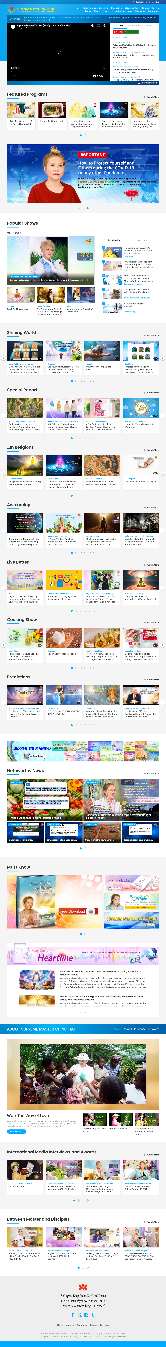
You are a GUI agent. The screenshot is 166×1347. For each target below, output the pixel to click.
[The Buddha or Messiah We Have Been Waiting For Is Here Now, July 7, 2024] (112, 252)
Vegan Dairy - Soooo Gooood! (62, 654)
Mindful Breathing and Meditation (134, 304)
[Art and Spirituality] (121, 1119)
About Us (70, 1325)
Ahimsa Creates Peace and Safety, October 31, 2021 (138, 1187)
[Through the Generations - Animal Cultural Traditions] (112, 294)
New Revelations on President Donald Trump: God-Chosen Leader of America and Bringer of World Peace (138, 265)
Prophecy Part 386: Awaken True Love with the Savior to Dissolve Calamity (24, 714)
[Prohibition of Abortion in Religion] (141, 465)
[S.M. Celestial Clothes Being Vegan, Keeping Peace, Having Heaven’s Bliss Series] (64, 408)
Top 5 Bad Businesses (17, 309)
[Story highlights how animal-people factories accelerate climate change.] (102, 832)
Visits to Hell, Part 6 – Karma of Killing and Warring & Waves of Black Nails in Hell (139, 542)
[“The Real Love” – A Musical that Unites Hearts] (147, 1119)
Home (60, 1325)
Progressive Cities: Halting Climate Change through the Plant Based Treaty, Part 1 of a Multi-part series (139, 370)
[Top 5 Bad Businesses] (21, 295)
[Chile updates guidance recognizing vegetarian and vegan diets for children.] (25, 832)
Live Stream (15, 18)
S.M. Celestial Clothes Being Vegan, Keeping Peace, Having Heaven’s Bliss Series (62, 427)
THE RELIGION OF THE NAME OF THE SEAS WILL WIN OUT (64, 712)
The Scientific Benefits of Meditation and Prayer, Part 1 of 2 (140, 597)
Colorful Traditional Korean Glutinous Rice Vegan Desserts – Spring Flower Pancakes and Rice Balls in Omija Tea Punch (141, 657)
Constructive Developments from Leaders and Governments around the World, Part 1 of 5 (63, 370)
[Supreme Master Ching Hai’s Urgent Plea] (81, 295)
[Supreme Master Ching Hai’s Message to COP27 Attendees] (64, 1170)
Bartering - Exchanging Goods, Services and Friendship (62, 597)
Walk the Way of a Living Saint (94, 1130)
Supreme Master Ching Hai (95, 8)
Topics (88, 11)
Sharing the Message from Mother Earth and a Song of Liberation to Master (82, 124)
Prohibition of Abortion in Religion (140, 481)
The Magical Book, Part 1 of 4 (51, 122)
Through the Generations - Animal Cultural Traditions (136, 291)
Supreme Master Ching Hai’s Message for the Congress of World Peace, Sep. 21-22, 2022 (100, 1189)
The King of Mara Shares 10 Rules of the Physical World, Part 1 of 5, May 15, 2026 (24, 1256)
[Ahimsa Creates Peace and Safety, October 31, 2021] (141, 1170)
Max (77, 8)
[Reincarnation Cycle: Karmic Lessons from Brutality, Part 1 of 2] (102, 465)
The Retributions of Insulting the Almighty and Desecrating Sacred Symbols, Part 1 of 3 (101, 542)
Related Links (148, 8)
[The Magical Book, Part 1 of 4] (52, 110)
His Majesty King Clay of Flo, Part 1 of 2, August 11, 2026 (20, 124)
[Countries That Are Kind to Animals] (102, 351)
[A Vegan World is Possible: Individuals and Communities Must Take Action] (64, 523)
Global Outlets (132, 8)
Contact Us (82, 1325)
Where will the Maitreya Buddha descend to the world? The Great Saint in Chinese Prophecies (102, 714)
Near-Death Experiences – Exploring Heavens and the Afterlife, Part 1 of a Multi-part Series (138, 278)
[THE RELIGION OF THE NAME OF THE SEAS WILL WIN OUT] (64, 695)
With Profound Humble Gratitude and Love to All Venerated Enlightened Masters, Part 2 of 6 (24, 370)
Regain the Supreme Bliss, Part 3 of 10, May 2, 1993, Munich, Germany (63, 1256)
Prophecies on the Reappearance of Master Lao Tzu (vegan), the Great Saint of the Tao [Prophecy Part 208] (144, 124)
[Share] (132, 42)
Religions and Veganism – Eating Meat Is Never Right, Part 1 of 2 (25, 483)
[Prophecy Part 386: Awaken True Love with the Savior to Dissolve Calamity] (25, 695)
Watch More (18, 1131)
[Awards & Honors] (25, 1170)
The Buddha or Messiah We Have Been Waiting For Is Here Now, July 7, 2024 (138, 251)
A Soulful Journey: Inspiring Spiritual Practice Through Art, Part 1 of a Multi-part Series (100, 427)
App (107, 1325)
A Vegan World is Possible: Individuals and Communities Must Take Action (62, 542)
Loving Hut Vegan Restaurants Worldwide (139, 425)
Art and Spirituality (118, 1128)
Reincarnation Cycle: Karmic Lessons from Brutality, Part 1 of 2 (101, 483)
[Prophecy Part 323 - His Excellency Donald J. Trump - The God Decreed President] (141, 695)
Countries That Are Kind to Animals (98, 368)
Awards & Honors (17, 1186)
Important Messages (122, 11)
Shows (97, 11)
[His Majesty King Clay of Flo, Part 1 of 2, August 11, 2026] (21, 110)
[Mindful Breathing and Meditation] (112, 307)
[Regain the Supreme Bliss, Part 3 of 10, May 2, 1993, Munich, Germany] (64, 1237)
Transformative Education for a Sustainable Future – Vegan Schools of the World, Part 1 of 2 (101, 599)
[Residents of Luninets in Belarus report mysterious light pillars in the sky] (121, 800)
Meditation (116, 8)
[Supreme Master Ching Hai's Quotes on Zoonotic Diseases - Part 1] (50, 260)
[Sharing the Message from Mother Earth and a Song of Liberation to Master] (83, 110)
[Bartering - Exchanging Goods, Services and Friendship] (64, 580)
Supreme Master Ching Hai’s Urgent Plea (80, 310)
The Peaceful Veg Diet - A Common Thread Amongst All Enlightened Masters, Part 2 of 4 (50, 312)
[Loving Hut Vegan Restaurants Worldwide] (141, 408)
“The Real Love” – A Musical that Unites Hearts (144, 1131)
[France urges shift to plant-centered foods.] (45, 800)
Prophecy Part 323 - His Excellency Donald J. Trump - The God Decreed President (141, 714)
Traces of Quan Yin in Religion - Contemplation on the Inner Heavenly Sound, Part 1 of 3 (114, 124)
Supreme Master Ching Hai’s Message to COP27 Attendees (62, 1187)
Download (140, 11)
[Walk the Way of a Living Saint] (95, 1119)
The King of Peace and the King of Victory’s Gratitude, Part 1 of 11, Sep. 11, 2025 (102, 1256)
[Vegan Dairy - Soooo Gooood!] (64, 638)
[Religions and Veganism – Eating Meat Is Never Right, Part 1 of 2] (25, 465)
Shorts (106, 11)
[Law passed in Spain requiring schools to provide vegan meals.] (64, 832)
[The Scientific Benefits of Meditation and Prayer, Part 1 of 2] (141, 580)
